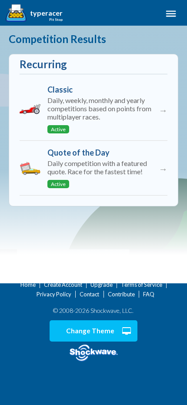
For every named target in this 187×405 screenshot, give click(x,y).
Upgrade (101, 284)
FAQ (148, 294)
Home (28, 284)
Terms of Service (141, 284)
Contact (89, 294)
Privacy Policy (54, 294)
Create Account (63, 284)
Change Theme (90, 331)
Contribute (121, 294)
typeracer (46, 13)
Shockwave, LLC (93, 353)
